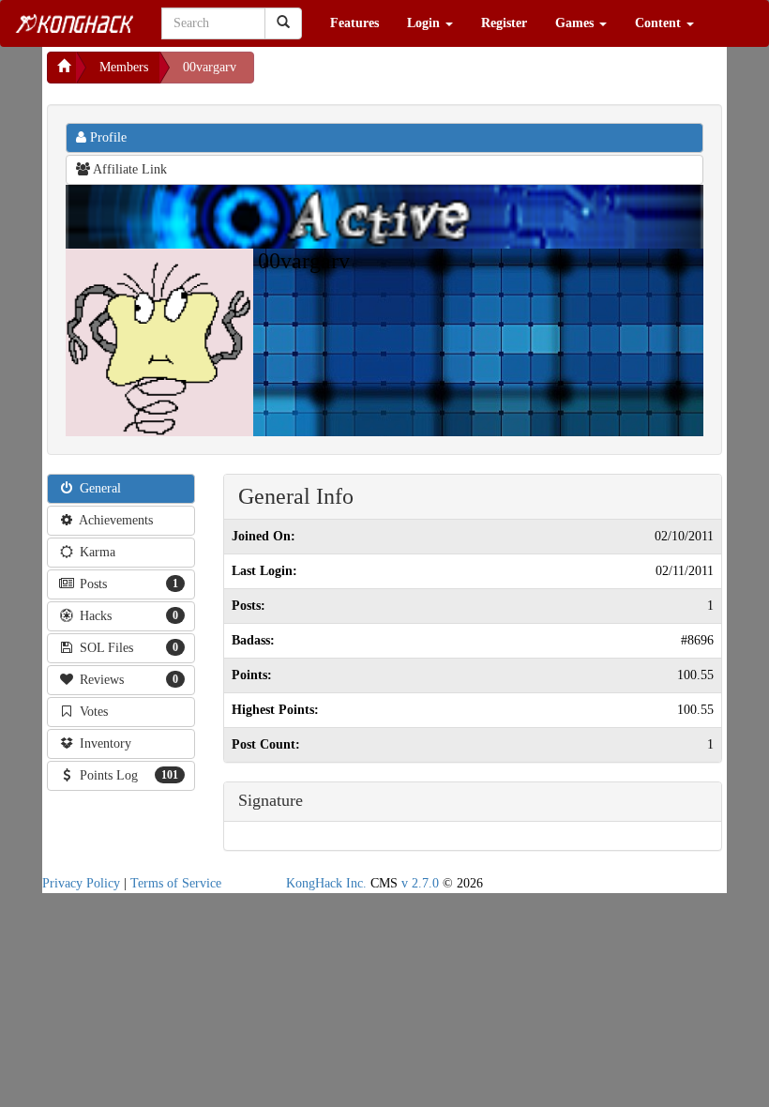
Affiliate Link (128, 169)
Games (576, 23)
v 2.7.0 (420, 883)
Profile (106, 137)
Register (504, 23)
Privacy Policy (81, 883)
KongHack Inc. (326, 883)
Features (354, 23)
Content (660, 23)
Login (425, 23)
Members (123, 67)
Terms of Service (175, 883)
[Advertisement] (404, 75)
